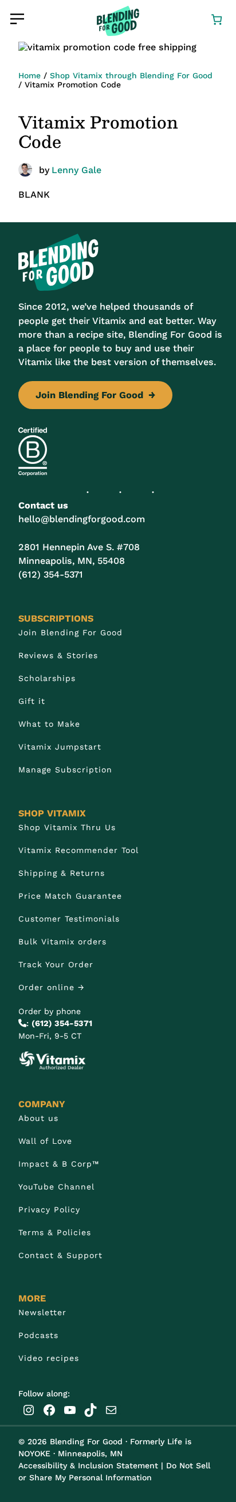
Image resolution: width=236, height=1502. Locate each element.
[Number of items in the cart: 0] (216, 18)
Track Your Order (55, 964)
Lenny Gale (76, 170)
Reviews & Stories (58, 655)
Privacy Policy (49, 1209)
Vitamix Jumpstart (59, 746)
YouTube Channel (56, 1186)
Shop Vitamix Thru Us (67, 827)
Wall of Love (45, 1140)
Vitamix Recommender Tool (78, 850)
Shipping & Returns (61, 873)
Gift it (31, 701)
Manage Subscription (65, 769)
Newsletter (42, 1312)
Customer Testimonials (69, 918)
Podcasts (38, 1335)
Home (29, 75)
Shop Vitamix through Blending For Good (131, 75)
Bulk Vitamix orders (62, 941)
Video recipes (48, 1358)
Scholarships (47, 678)
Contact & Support (60, 1255)
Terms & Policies (54, 1232)
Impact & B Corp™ (58, 1163)
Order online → (51, 987)
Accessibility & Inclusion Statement (88, 1465)
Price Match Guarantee (70, 895)
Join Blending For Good (95, 395)
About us (38, 1118)
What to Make (49, 723)
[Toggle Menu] (17, 19)
